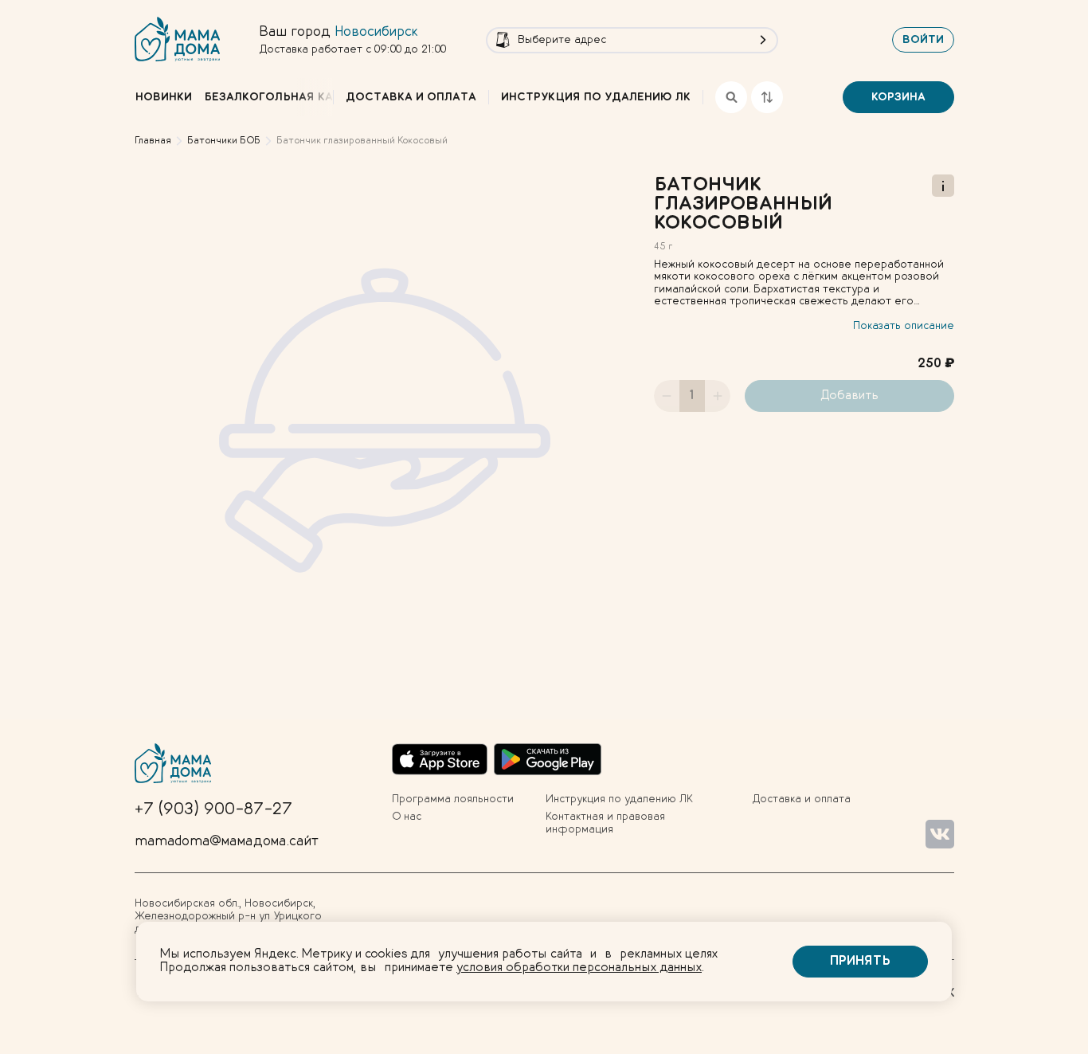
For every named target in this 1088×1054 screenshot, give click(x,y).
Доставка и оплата (411, 97)
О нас (406, 816)
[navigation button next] (315, 97)
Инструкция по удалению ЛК (596, 97)
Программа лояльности (453, 799)
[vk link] (940, 834)
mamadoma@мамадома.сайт (227, 841)
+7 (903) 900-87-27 (213, 809)
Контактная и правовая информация (605, 823)
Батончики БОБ (223, 140)
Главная (153, 140)
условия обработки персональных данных (579, 968)
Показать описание (903, 325)
